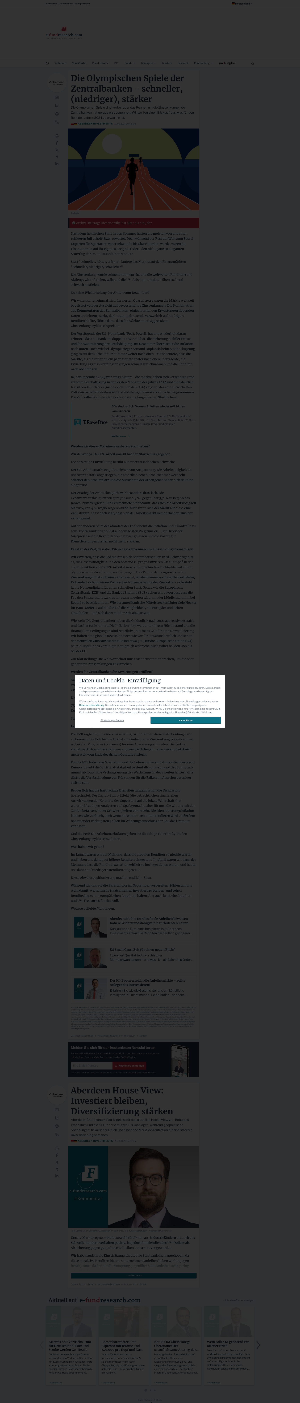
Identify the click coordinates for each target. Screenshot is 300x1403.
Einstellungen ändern (112, 720)
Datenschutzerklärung (91, 705)
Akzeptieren (186, 720)
